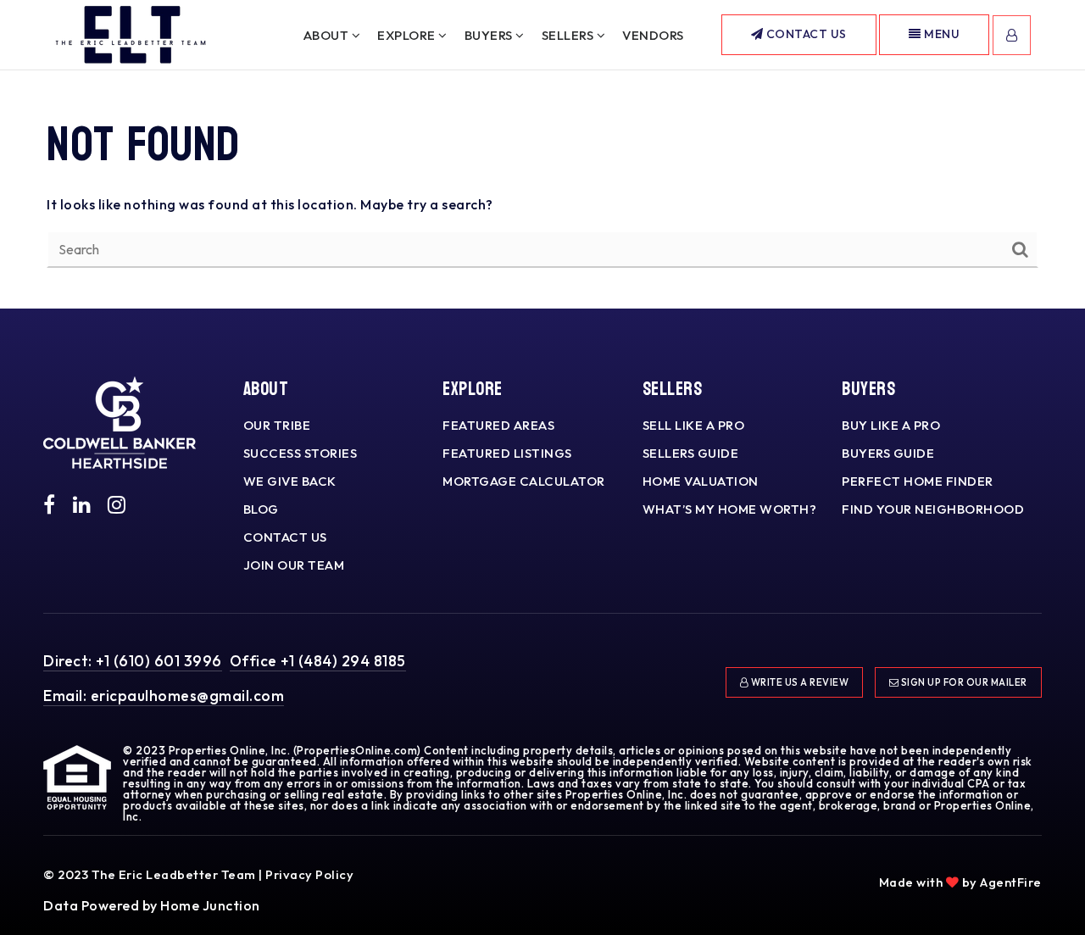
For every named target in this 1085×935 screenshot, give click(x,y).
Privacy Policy (309, 874)
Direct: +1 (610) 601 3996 (132, 661)
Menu (940, 34)
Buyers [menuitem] (490, 35)
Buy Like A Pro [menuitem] (891, 425)
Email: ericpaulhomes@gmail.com (163, 695)
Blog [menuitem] (261, 509)
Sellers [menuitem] (569, 35)
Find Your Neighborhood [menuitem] (933, 509)
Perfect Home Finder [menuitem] (917, 481)
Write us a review (798, 682)
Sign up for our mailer (963, 682)
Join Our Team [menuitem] (294, 565)
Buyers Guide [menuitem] (888, 453)
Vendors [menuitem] (653, 35)
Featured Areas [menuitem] (498, 425)
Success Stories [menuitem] (300, 453)
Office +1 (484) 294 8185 (318, 661)
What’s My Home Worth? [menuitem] (730, 509)
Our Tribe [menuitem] (277, 425)
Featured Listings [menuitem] (507, 453)
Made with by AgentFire (960, 882)
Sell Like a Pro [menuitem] (694, 425)
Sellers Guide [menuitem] (691, 453)
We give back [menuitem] (290, 481)
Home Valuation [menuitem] (701, 481)
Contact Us (805, 34)
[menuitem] (1021, 857)
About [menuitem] (327, 35)
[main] (542, 154)
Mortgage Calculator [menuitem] (523, 481)
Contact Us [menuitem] (285, 537)
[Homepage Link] (130, 33)
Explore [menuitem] (407, 35)
